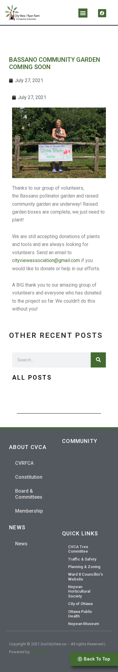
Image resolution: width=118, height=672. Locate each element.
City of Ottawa (80, 603)
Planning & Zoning (84, 566)
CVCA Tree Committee (78, 549)
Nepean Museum (83, 623)
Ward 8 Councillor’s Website (85, 576)
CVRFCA (24, 463)
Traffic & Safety (82, 559)
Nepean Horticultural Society (79, 591)
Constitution (28, 477)
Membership (29, 511)
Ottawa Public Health (80, 613)
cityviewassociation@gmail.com (46, 260)
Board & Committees (28, 494)
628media (39, 652)
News (21, 544)
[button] (83, 13)
